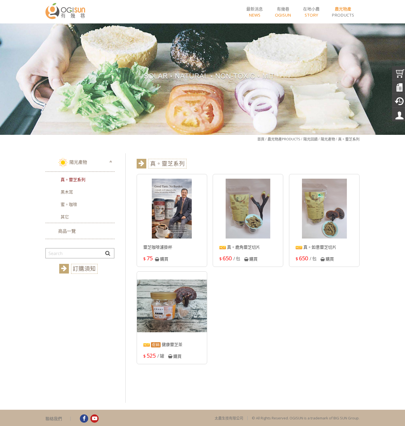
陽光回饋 (310, 138)
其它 (65, 216)
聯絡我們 (53, 418)
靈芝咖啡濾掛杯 (157, 247)
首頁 (260, 138)
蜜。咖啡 (69, 204)
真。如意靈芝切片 (319, 247)
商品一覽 (67, 231)
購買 (164, 258)
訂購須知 (84, 268)
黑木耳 (67, 192)
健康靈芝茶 (171, 344)
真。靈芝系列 (349, 138)
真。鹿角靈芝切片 (243, 247)
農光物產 (284, 138)
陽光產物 (328, 138)
